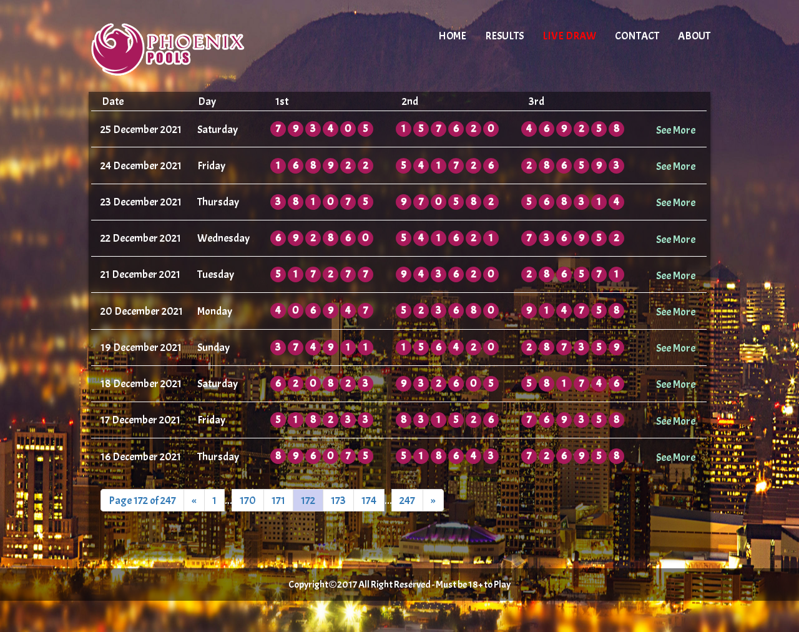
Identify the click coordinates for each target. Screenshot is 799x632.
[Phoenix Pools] (195, 47)
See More (675, 130)
